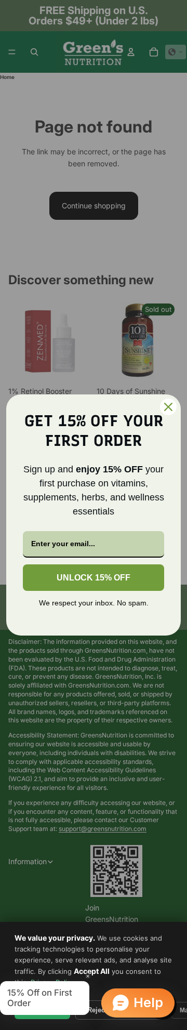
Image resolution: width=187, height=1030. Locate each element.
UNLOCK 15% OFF (93, 577)
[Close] (168, 406)
